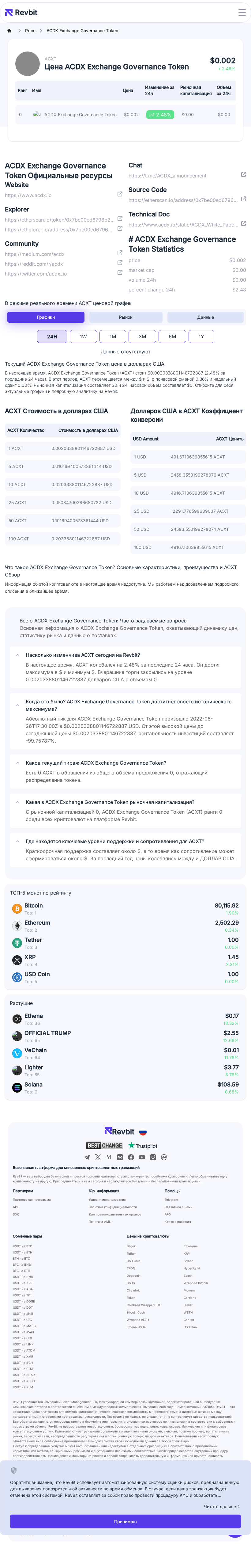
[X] (98, 1157)
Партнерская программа (32, 1199)
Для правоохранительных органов (115, 1214)
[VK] (120, 1157)
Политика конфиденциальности (113, 1207)
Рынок (126, 317)
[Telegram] (87, 1157)
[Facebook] (131, 1157)
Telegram (171, 1199)
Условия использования (107, 1199)
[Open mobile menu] (242, 12)
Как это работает (178, 1221)
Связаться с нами (179, 1207)
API (15, 1207)
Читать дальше (220, 1506)
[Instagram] (153, 1157)
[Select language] (143, 1131)
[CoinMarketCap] (164, 1157)
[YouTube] (142, 1157)
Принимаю (125, 1521)
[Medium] (109, 1157)
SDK (16, 1214)
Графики (46, 317)
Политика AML (100, 1221)
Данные (205, 317)
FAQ (168, 1214)
